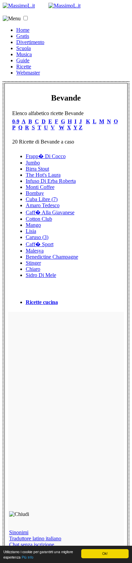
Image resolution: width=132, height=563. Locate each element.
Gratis (22, 36)
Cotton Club (39, 219)
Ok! (105, 553)
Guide (22, 60)
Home (22, 30)
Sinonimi (18, 532)
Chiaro (33, 269)
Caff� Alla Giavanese (50, 212)
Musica (24, 54)
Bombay (35, 193)
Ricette (23, 66)
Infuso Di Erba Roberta (51, 181)
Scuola (23, 48)
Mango (33, 225)
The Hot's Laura (43, 175)
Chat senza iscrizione (31, 544)
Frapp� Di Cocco (46, 156)
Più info (28, 557)
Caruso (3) (37, 237)
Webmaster (28, 72)
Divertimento (30, 42)
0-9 (15, 121)
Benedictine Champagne (52, 257)
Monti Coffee (40, 187)
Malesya (35, 251)
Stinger (33, 263)
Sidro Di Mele (41, 275)
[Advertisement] (57, 414)
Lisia (31, 231)
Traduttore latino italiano (35, 538)
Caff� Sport (39, 244)
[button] (25, 18)
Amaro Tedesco (43, 205)
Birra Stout (37, 169)
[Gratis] (64, 5)
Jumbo (33, 163)
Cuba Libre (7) (42, 199)
